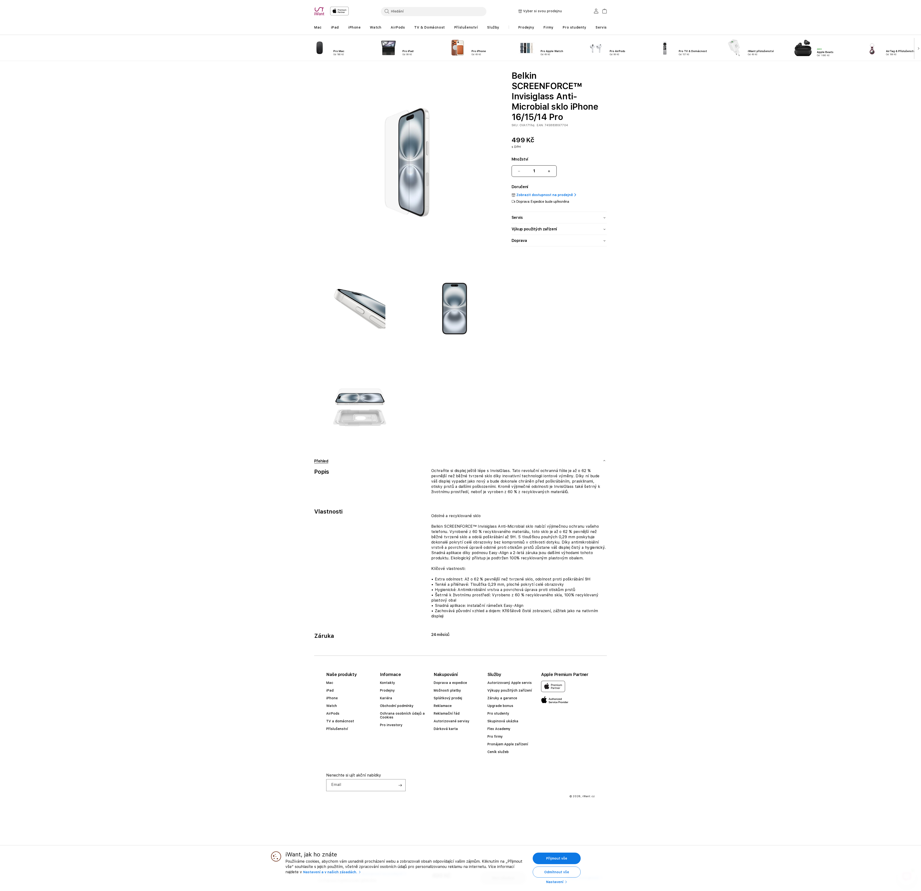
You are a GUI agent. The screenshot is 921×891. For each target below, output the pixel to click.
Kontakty (387, 683)
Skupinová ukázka (502, 721)
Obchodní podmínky (396, 706)
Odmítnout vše (556, 872)
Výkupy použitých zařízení (509, 690)
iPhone (332, 698)
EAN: (540, 125)
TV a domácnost (340, 721)
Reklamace (443, 706)
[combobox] (433, 11)
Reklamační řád (447, 713)
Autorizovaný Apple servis (509, 683)
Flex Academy (498, 729)
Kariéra (386, 698)
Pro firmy (495, 736)
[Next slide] (917, 48)
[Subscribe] (400, 785)
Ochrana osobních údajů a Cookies (402, 715)
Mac (329, 683)
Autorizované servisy (451, 721)
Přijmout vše (556, 858)
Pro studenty (498, 713)
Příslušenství (337, 729)
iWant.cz (588, 796)
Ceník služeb (498, 752)
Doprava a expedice (450, 683)
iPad (330, 690)
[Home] (320, 11)
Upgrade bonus (500, 706)
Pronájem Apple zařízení (507, 744)
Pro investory (391, 725)
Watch (331, 706)
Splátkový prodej (448, 698)
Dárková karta (446, 729)
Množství (520, 159)
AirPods (332, 713)
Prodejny (387, 690)
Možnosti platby (447, 690)
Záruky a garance (502, 698)
